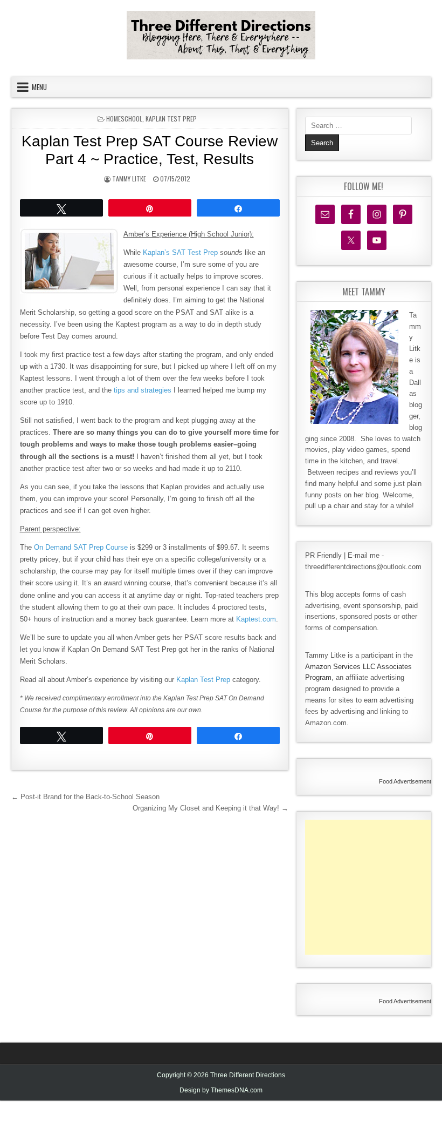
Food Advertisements (406, 781)
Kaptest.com (256, 619)
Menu (39, 87)
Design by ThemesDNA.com (221, 1090)
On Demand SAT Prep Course (81, 547)
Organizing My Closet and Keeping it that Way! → (210, 808)
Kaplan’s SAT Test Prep (180, 252)
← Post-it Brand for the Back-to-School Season (85, 797)
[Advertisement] (373, 887)
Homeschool (124, 118)
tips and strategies (142, 390)
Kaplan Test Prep (171, 118)
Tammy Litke (129, 178)
